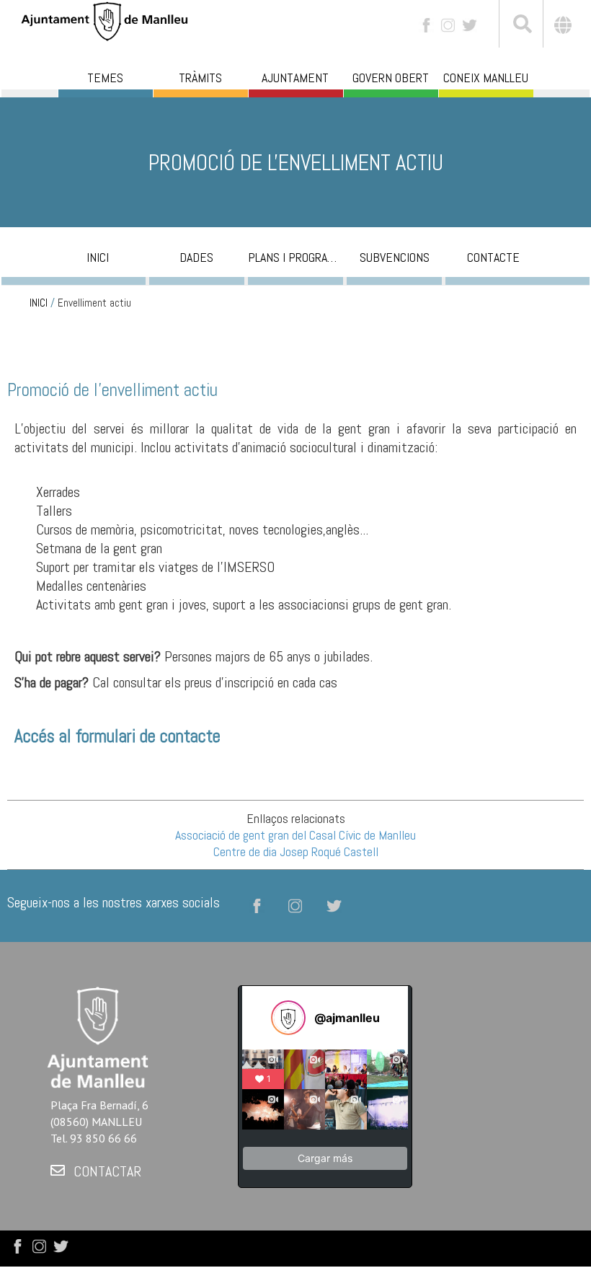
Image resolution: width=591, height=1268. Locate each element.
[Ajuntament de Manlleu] (104, 20)
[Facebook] (426, 24)
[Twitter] (469, 24)
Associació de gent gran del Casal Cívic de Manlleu (295, 835)
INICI (39, 303)
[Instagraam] (448, 24)
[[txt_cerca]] (521, 26)
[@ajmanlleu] (288, 1017)
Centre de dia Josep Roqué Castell (295, 851)
